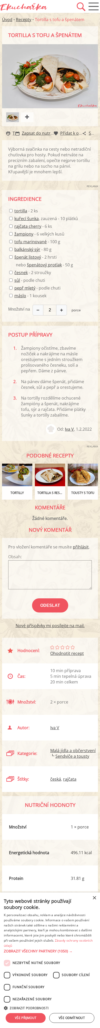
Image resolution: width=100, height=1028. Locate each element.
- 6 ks (33, 226)
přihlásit (81, 547)
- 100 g (37, 242)
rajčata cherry (27, 226)
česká (55, 779)
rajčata (69, 779)
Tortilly (17, 493)
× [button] (94, 898)
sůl (17, 280)
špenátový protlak (44, 265)
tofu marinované (30, 242)
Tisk (16, 133)
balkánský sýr (27, 249)
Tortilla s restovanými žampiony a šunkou (51, 493)
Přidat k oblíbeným (78, 133)
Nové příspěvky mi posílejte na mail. (50, 625)
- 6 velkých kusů (39, 234)
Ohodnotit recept (67, 653)
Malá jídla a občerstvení (73, 750)
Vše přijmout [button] (26, 1018)
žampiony (23, 234)
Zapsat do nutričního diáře (47, 133)
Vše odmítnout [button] (72, 1018)
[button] (50, 951)
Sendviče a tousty (72, 756)
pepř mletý (24, 288)
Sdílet (94, 133)
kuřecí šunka (26, 218)
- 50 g (50, 265)
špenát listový (27, 257)
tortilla (20, 211)
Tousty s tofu (82, 493)
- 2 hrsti (35, 257)
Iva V (69, 429)
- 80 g (33, 249)
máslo (20, 296)
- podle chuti (29, 280)
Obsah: (15, 557)
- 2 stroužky (32, 272)
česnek (21, 272)
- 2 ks (26, 211)
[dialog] (50, 960)
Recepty (23, 19)
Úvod (7, 19)
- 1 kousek (30, 296)
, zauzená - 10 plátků (46, 218)
